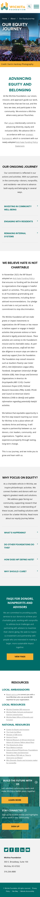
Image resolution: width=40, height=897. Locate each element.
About (13, 18)
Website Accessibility (27, 891)
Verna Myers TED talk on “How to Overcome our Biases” (18, 756)
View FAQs (20, 656)
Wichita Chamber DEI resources (18, 709)
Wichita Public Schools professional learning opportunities (19, 713)
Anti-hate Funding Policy (24, 278)
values (11, 123)
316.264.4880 (10, 871)
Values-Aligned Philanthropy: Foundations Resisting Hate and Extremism (22, 751)
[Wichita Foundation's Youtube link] (28, 850)
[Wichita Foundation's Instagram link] (17, 850)
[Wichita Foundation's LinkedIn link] (22, 850)
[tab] (20, 207)
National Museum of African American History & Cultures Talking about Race (20, 741)
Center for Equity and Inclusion (17, 729)
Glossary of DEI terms (14, 734)
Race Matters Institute (14, 747)
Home (4, 18)
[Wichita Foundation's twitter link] (6, 850)
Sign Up (15, 826)
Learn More (14, 800)
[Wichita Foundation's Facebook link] (11, 850)
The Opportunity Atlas (14, 745)
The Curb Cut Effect (13, 732)
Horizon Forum (11, 737)
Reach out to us (12, 694)
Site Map (15, 891)
